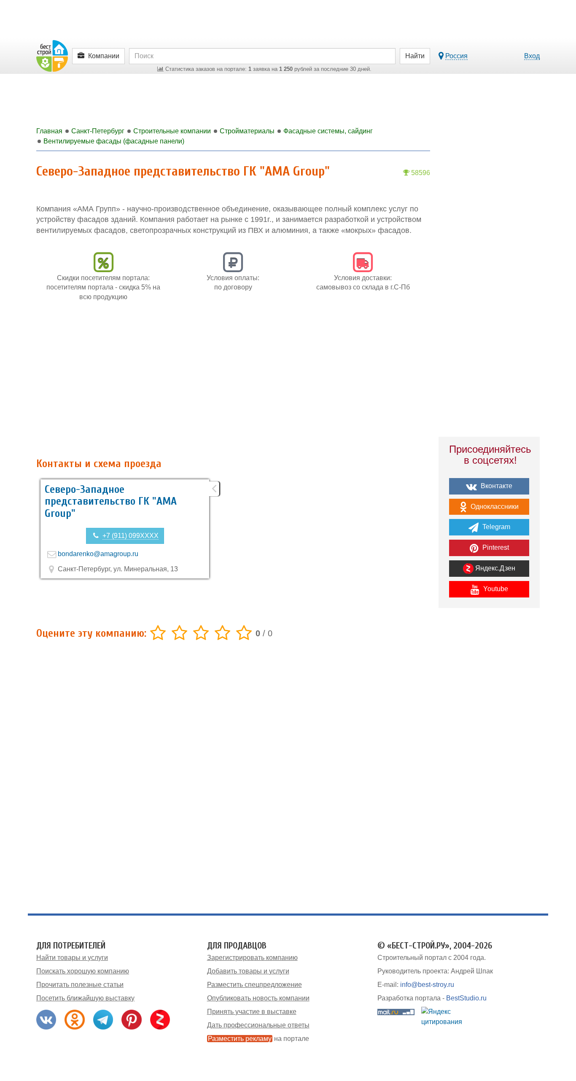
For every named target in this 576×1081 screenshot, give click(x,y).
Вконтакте (495, 485)
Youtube (495, 588)
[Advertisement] (233, 384)
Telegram (495, 526)
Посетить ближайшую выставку (85, 998)
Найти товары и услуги (72, 957)
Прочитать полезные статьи (80, 984)
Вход (532, 55)
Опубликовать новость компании (258, 998)
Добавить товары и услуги (248, 971)
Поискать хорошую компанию (82, 971)
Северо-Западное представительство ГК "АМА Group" (111, 501)
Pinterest (495, 547)
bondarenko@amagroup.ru (98, 553)
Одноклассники (494, 506)
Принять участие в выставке (251, 1011)
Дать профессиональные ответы (258, 1025)
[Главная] (52, 55)
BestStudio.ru (466, 998)
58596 (419, 172)
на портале (258, 1038)
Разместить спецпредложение (254, 984)
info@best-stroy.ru (427, 984)
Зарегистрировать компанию (252, 957)
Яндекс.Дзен (494, 568)
